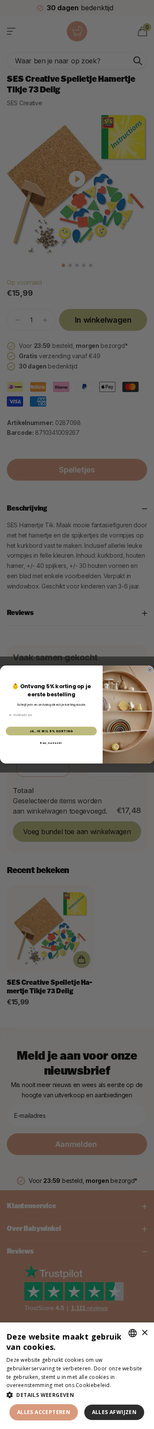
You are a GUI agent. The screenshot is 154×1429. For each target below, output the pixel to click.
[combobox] (132, 1333)
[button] (77, 1395)
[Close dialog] (150, 669)
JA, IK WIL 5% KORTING (51, 731)
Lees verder (127, 1385)
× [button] (144, 1333)
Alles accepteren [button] (43, 1412)
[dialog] (77, 1375)
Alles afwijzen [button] (114, 1412)
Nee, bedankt (51, 743)
